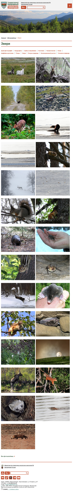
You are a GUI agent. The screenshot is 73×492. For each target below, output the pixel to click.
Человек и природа (63, 53)
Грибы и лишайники (30, 50)
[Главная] (9, 5)
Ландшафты (18, 50)
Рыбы (59, 50)
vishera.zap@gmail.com (11, 484)
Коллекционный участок (48, 53)
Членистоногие (50, 50)
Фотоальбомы (11, 38)
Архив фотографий (6, 50)
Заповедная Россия (26, 4)
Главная (3, 38)
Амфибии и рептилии (7, 53)
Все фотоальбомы (7, 456)
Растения (41, 50)
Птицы (18, 53)
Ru (23, 7)
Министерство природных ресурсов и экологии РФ (36, 2)
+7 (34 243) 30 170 (12, 483)
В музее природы (33, 53)
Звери (24, 53)
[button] (18, 70)
